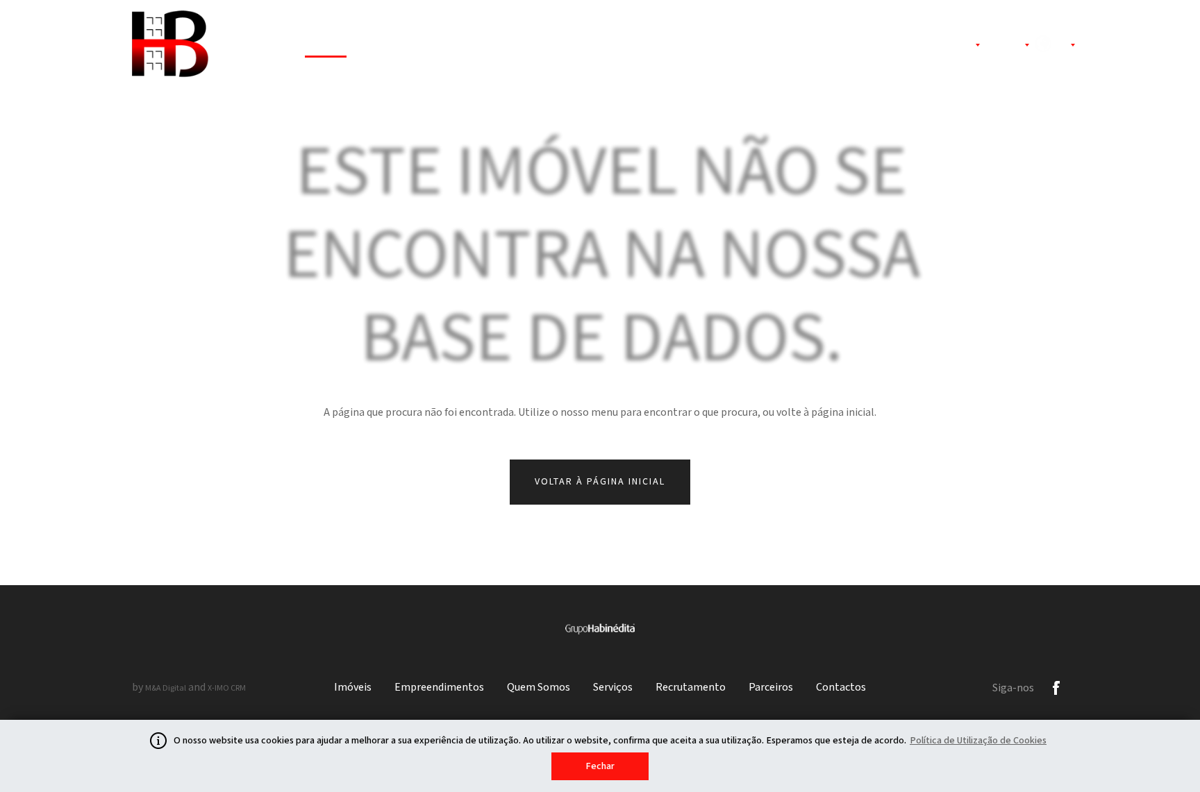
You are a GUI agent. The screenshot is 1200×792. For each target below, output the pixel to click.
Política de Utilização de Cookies (978, 740)
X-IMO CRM (227, 688)
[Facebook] (1056, 688)
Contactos (867, 46)
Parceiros (790, 46)
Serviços (615, 46)
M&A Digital (165, 688)
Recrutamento (701, 46)
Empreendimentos (421, 46)
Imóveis (326, 46)
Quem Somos (531, 46)
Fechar (600, 766)
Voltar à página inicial (600, 481)
